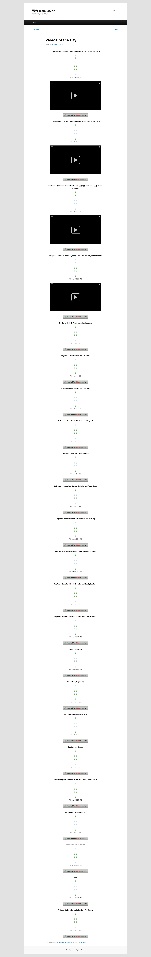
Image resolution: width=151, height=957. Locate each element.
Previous (35, 29)
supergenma (68, 942)
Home (34, 22)
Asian (61, 942)
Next (117, 29)
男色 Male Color (43, 11)
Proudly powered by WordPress (75, 950)
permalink (83, 942)
